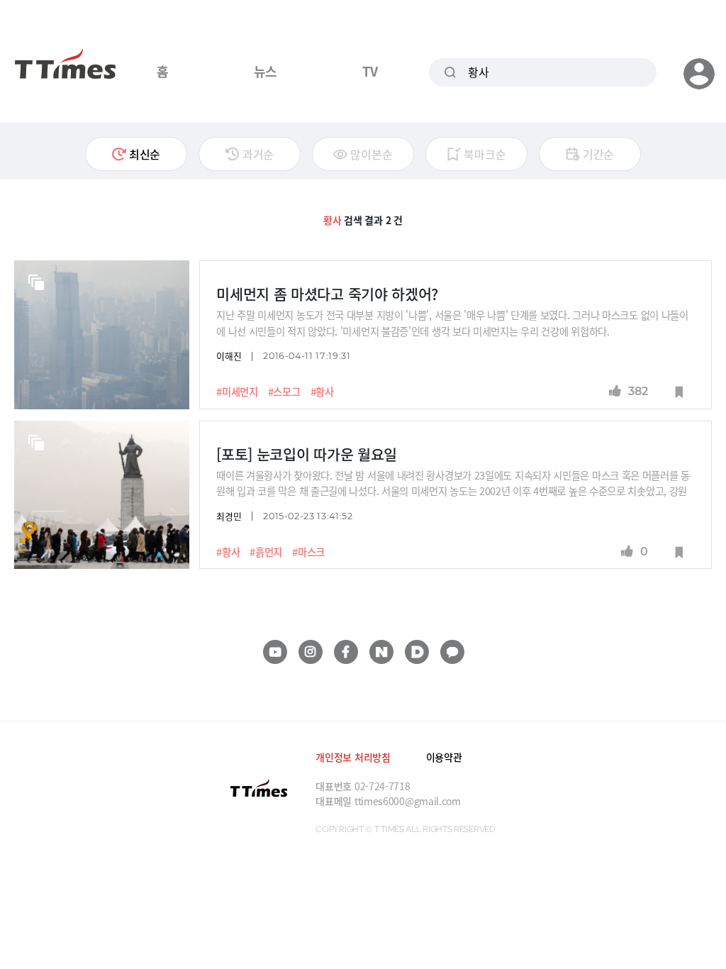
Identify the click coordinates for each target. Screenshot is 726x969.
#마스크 (308, 552)
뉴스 (265, 71)
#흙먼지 (266, 552)
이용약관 (444, 757)
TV (369, 71)
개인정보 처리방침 (352, 757)
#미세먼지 (237, 391)
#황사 (322, 391)
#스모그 (284, 391)
